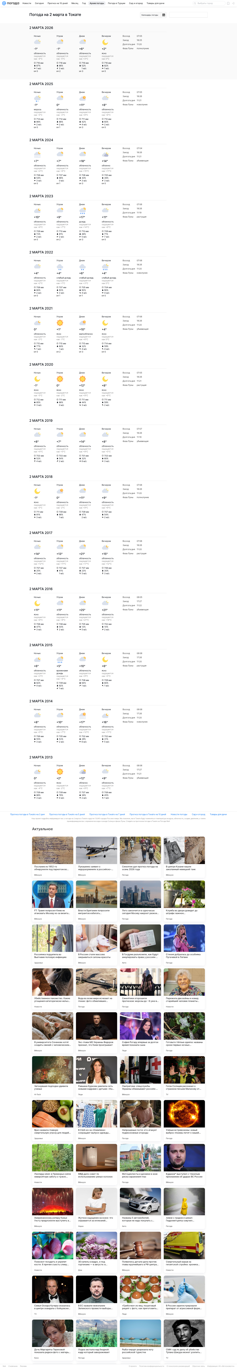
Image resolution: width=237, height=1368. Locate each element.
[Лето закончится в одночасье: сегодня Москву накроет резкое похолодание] (140, 901)
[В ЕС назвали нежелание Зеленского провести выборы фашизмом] (96, 1296)
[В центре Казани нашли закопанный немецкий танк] (184, 857)
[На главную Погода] (12, 3)
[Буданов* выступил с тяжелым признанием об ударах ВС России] (184, 1164)
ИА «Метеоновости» (226, 1366)
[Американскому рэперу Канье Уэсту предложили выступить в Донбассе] (52, 1208)
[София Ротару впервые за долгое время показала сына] (140, 1032)
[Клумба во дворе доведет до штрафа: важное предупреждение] (184, 901)
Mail (4, 1366)
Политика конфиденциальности (151, 1366)
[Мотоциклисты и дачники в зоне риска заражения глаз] (140, 1164)
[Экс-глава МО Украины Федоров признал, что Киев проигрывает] (96, 1032)
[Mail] (4, 3)
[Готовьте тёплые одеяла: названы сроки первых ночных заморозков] (184, 1032)
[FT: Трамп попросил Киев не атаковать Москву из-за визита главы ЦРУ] (52, 901)
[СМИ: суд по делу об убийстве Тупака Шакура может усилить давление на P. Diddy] (184, 1340)
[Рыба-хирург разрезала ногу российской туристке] (140, 1340)
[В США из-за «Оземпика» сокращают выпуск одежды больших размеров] (96, 1120)
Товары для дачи (218, 814)
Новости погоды (179, 814)
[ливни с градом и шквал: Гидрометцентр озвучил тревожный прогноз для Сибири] (184, 1208)
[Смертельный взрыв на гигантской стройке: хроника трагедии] (184, 1252)
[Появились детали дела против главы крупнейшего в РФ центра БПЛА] (140, 1252)
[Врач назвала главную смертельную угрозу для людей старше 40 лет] (52, 1120)
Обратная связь (198, 1366)
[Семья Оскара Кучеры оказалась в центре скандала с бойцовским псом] (52, 1296)
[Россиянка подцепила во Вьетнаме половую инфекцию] (52, 945)
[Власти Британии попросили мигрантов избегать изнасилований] (96, 901)
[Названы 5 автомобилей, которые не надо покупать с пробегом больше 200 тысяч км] (140, 1208)
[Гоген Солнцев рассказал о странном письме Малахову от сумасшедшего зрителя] (184, 1076)
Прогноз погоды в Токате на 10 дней (148, 814)
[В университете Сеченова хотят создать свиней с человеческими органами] (52, 1032)
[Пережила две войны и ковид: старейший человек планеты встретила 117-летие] (184, 989)
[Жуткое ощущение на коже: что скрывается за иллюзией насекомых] (96, 1208)
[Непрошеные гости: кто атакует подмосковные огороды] (140, 1120)
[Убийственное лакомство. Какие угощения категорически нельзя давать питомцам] (52, 989)
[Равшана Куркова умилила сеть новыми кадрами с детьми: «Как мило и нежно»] (96, 1076)
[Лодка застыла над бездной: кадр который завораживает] (96, 1340)
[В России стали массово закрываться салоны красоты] (96, 945)
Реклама (23, 1366)
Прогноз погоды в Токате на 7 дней (107, 814)
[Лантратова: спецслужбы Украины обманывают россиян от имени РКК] (140, 1076)
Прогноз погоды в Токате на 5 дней (67, 814)
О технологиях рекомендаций (178, 1366)
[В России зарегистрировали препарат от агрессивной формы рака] (184, 1296)
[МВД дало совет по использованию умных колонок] (96, 1164)
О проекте (133, 1366)
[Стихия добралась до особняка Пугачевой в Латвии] (184, 945)
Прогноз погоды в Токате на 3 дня (27, 814)
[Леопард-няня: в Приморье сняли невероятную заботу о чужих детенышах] (52, 1164)
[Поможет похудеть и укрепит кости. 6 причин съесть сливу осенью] (52, 1252)
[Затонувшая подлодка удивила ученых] (52, 1076)
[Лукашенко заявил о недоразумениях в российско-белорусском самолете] (96, 857)
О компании (13, 1366)
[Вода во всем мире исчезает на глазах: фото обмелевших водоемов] (96, 989)
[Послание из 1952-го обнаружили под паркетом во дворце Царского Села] (52, 857)
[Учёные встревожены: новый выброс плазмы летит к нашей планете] (184, 1120)
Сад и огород (198, 814)
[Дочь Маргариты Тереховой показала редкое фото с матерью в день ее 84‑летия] (52, 1340)
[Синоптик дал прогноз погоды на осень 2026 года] (140, 857)
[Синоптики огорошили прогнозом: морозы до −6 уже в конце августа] (140, 989)
